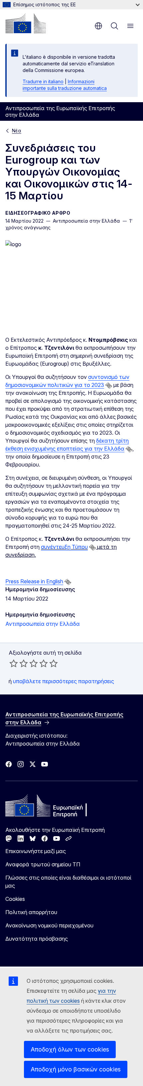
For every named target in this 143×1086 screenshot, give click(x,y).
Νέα (16, 130)
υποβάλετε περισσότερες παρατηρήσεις (63, 681)
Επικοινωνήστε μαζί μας (35, 851)
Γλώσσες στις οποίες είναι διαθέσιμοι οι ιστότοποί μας (68, 881)
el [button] (98, 26)
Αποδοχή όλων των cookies (70, 1049)
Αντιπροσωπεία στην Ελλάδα (42, 623)
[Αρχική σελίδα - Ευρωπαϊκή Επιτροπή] (25, 23)
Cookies (15, 899)
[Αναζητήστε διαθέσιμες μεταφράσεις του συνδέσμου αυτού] (108, 385)
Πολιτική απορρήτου (31, 912)
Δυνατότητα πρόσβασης (36, 938)
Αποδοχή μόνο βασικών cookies (76, 1069)
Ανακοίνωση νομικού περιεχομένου (49, 925)
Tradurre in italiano (43, 81)
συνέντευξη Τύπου (64, 546)
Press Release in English (34, 581)
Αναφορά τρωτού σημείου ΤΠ (42, 864)
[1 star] (14, 663)
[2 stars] (19, 663)
